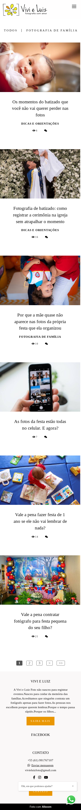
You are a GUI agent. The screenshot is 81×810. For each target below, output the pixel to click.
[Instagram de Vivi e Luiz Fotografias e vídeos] (39, 777)
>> (61, 663)
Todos (10, 30)
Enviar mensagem (42, 765)
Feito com (41, 806)
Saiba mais (40, 721)
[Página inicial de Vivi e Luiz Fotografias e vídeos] (25, 9)
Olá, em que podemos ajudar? (36, 786)
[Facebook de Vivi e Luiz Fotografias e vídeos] (34, 777)
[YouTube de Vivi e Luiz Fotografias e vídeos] (46, 777)
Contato (40, 791)
